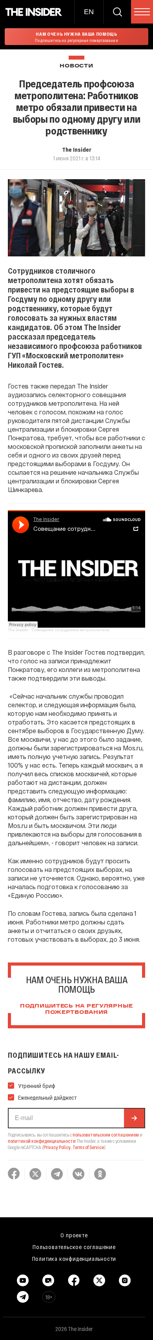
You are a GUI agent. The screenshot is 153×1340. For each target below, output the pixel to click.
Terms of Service (88, 1147)
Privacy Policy (57, 1147)
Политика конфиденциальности (74, 1258)
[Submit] (134, 1118)
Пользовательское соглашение (74, 1246)
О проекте (73, 1234)
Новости (76, 66)
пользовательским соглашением (106, 1134)
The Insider (76, 149)
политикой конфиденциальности (42, 1141)
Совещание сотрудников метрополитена (70, 630)
